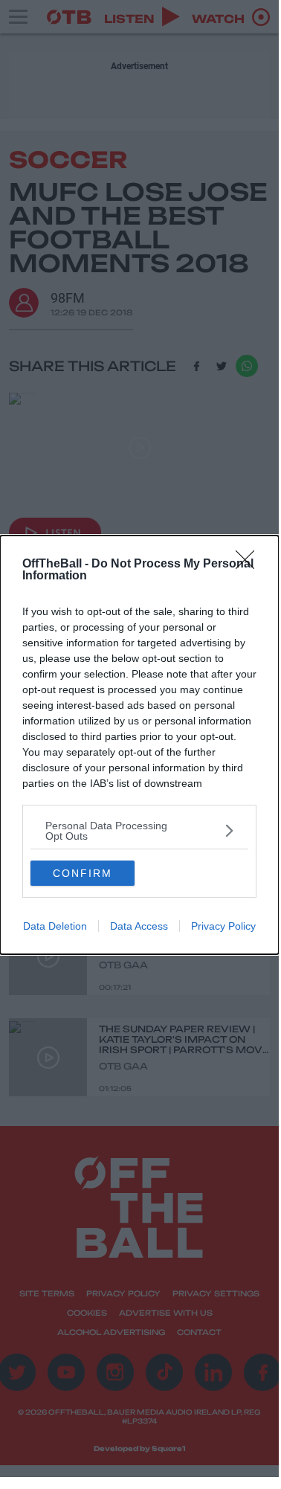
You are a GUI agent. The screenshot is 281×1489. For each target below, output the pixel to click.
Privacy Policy (223, 926)
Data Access (139, 926)
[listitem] (139, 830)
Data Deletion (55, 926)
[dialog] (139, 745)
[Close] (250, 564)
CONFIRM (82, 873)
